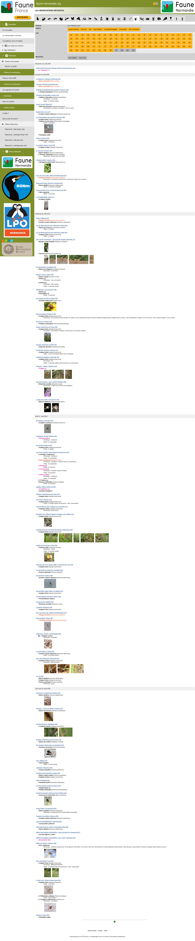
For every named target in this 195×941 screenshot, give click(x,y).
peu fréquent (98, 29)
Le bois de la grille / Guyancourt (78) (47, 399)
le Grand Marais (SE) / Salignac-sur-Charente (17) (52, 507)
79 (144, 46)
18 (167, 35)
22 (184, 35)
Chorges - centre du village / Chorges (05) (49, 708)
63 (178, 42)
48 (94, 42)
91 (88, 50)
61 (167, 42)
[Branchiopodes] (171, 19)
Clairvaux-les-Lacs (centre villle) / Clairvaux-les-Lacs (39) (54, 565)
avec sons (82, 58)
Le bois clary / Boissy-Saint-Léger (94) (48, 880)
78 (139, 46)
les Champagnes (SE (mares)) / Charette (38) (50, 117)
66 (71, 46)
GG (116, 50)
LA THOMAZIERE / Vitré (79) (45, 197)
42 (184, 39)
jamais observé (74, 29)
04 (88, 35)
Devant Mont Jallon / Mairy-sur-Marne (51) (49, 591)
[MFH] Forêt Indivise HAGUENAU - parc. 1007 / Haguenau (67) (56, 838)
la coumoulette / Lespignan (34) (46, 267)
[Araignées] (136, 19)
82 (161, 46)
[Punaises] (107, 19)
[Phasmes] (130, 19)
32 (127, 39)
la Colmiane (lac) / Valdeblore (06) (46, 724)
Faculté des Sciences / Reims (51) (47, 350)
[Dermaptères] (176, 19)
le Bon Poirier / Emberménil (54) (46, 808)
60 (161, 42)
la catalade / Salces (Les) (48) (45, 145)
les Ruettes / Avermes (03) (44, 420)
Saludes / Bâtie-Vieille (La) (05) (46, 487)
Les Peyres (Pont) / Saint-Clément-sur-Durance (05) (52, 452)
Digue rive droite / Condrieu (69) (46, 843)
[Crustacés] (153, 19)
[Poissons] (148, 19)
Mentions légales (92, 930)
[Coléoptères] (113, 19)
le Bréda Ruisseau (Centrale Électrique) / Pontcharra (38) (54, 530)
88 (71, 50)
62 (173, 42)
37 (156, 39)
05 (94, 35)
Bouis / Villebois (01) (42, 218)
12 (133, 35)
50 (105, 42)
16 (156, 35)
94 (105, 50)
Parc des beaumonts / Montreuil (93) (47, 658)
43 (189, 39)
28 (94, 39)
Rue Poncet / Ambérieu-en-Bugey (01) (48, 693)
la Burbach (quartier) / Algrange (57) (47, 357)
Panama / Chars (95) (42, 915)
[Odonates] (67, 19)
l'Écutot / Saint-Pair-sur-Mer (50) (46, 345)
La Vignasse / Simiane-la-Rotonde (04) (48, 79)
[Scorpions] (142, 19)
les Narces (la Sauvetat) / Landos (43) (48, 773)
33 (133, 39)
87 (189, 46)
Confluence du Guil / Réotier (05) (46, 436)
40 (173, 39)
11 (127, 35)
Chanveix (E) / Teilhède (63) (44, 602)
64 (184, 42)
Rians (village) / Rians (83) (44, 618)
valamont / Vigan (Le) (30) (44, 768)
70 (94, 46)
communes (123, 29)
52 (116, 42)
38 (161, 39)
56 (139, 42)
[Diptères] (124, 19)
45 (77, 42)
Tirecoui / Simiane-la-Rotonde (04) (47, 84)
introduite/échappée (110, 29)
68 (82, 46)
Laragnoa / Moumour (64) (44, 607)
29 (99, 39)
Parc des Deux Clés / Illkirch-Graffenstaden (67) (51, 175)
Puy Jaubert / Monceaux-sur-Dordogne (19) (50, 745)
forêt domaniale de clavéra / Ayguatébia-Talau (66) (52, 827)
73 (110, 46)
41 (178, 39)
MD (122, 50)
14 (144, 35)
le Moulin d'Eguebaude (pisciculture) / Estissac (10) (52, 90)
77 (133, 46)
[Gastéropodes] (159, 19)
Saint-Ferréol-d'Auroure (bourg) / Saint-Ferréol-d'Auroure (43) (55, 68)
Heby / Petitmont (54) (43, 780)
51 (110, 42)
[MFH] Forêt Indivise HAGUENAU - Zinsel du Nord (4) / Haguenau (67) (58, 832)
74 (116, 46)
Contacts (100, 930)
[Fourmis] (182, 19)
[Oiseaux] (38, 19)
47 (88, 42)
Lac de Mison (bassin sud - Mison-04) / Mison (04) (51, 225)
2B (111, 39)
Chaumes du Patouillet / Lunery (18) (47, 95)
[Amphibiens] (61, 19)
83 (167, 46)
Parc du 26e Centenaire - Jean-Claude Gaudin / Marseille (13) (55, 239)
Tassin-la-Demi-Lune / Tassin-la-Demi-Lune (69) (51, 190)
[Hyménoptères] (90, 19)
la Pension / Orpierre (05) (44, 445)
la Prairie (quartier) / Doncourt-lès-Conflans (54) (51, 793)
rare (90, 29)
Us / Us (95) (40, 676)
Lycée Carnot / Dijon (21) (44, 104)
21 (178, 35)
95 (110, 50)
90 (82, 50)
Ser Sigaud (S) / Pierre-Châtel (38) (47, 298)
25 (77, 39)
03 (82, 35)
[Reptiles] (55, 19)
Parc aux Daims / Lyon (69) (44, 861)
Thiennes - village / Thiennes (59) (46, 366)
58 (150, 42)
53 (122, 42)
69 (88, 46)
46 (82, 42)
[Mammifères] (44, 19)
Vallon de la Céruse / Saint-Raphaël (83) (48, 634)
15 (150, 35)
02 (77, 35)
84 (173, 46)
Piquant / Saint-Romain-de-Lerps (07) (48, 494)
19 (173, 35)
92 (94, 50)
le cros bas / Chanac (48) (44, 151)
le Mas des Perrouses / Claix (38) (46, 545)
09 (116, 35)
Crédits (105, 930)
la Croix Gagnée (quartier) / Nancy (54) (48, 596)
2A (105, 39)
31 (122, 39)
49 (99, 42)
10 (122, 35)
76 (127, 46)
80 (150, 46)
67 (77, 46)
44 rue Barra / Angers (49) (44, 575)
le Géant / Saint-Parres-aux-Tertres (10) (48, 740)
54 (127, 42)
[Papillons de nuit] (78, 19)
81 (156, 46)
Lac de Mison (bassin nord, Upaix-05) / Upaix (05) (51, 232)
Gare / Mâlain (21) (41, 761)
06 (99, 35)
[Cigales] (101, 19)
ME (128, 50)
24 (71, 39)
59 (156, 42)
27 (88, 39)
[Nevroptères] (119, 19)
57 (144, 42)
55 (133, 42)
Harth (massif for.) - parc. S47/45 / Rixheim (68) (51, 382)
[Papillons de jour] (72, 19)
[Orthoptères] (84, 19)
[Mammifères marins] (49, 19)
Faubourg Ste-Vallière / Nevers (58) (47, 816)
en (156, 3)
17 (161, 35)
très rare (83, 29)
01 (71, 35)
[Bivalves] (165, 19)
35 (144, 39)
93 (99, 50)
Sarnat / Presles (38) (42, 138)
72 (105, 46)
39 (167, 39)
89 (77, 50)
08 (110, 35)
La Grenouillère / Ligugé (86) (45, 651)
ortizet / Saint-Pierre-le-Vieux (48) (46, 327)
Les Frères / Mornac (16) (44, 500)
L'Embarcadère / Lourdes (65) (45, 160)
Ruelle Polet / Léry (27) (43, 112)
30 (116, 39)
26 (82, 39)
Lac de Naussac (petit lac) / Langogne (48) (49, 570)
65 (189, 42)
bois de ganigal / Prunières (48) (46, 314)
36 (150, 39)
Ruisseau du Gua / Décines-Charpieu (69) (49, 183)
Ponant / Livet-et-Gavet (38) (45, 275)
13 (139, 35)
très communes (134, 29)
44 (71, 42)
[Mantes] (96, 19)
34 (139, 39)
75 (122, 46)
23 (189, 35)
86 (184, 46)
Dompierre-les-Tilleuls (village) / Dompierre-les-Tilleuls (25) (55, 514)
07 (105, 35)
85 (178, 46)
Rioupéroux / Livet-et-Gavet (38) (46, 290)
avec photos (73, 58)
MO (133, 50)
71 (99, 46)
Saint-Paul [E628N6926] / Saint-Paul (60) (49, 821)
